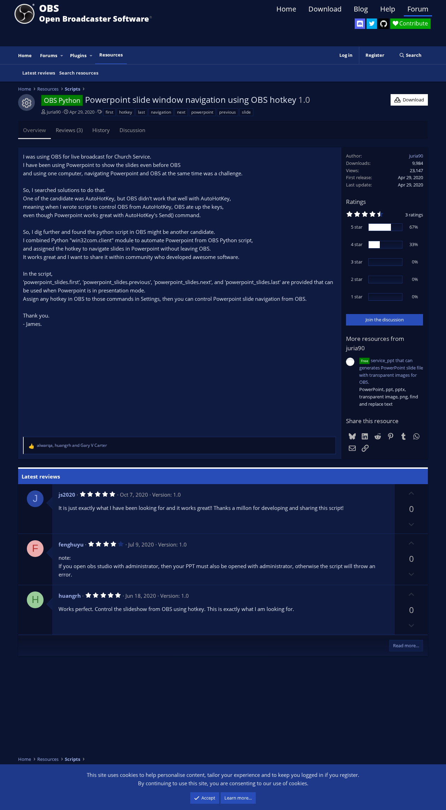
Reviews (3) (69, 130)
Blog (361, 9)
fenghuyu (71, 544)
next (181, 112)
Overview (34, 130)
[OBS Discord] (360, 23)
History (101, 130)
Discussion (132, 130)
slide (246, 112)
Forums (48, 55)
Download (324, 9)
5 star (356, 227)
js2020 (67, 494)
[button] (62, 55)
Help (387, 9)
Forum (418, 9)
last (141, 112)
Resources (111, 55)
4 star (356, 244)
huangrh (70, 595)
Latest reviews (38, 73)
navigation (161, 112)
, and (72, 445)
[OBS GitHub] (383, 23)
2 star (356, 279)
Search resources (78, 73)
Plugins (78, 55)
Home (286, 9)
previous (227, 112)
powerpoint (202, 112)
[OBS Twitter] (372, 23)
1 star (356, 296)
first (109, 112)
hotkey (125, 112)
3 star (356, 262)
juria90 (54, 112)
